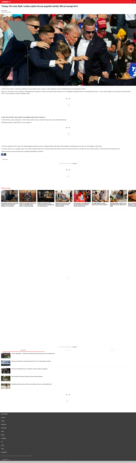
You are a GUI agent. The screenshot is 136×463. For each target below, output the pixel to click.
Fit (2, 441)
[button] (134, 2)
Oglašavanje (3, 455)
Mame (2, 435)
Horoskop (4, 452)
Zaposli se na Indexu (11, 455)
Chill (2, 448)
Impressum (22, 455)
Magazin (3, 424)
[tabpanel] (68, 371)
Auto (2, 445)
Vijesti (3, 417)
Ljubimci (3, 438)
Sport (3, 421)
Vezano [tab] (112, 350)
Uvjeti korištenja (29, 455)
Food (2, 431)
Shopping (4, 428)
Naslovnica (4, 414)
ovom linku (74, 163)
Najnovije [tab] (23, 350)
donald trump (5, 159)
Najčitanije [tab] (68, 350)
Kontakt (17, 455)
